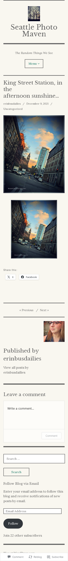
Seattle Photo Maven (34, 30)
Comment (51, 435)
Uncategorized (12, 109)
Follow (13, 523)
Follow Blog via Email (21, 483)
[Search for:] (34, 459)
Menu (33, 63)
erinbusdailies (12, 103)
